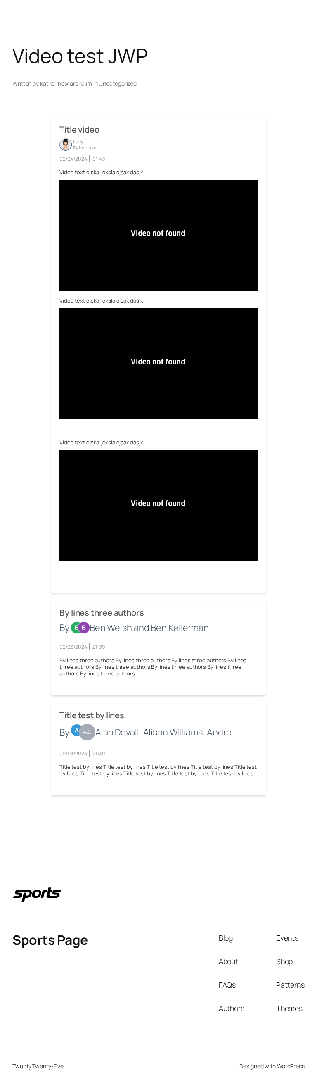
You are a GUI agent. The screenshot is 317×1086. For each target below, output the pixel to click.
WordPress (291, 1066)
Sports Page (50, 940)
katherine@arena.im (66, 83)
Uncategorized (118, 83)
